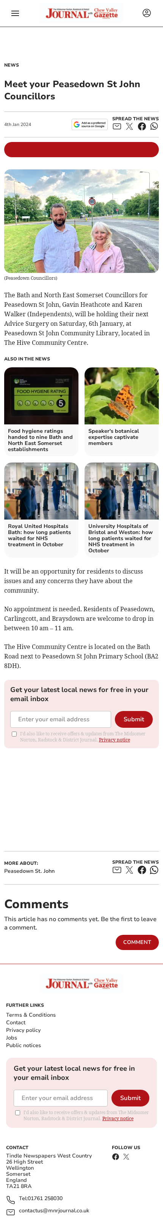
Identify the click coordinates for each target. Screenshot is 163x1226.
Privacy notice (114, 740)
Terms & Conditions (31, 1015)
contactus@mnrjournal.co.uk (54, 1211)
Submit (134, 719)
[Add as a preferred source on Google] (90, 124)
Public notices (23, 1045)
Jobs (11, 1037)
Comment (137, 942)
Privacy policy (23, 1030)
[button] (15, 13)
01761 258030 (45, 1199)
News (11, 65)
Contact (15, 1022)
